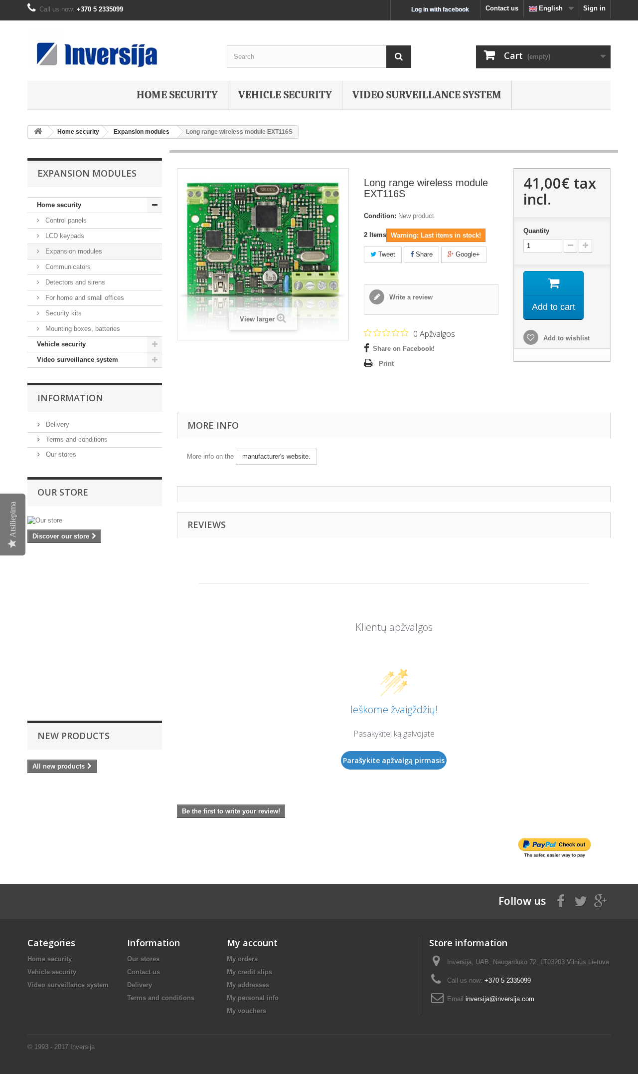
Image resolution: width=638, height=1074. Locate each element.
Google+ (467, 254)
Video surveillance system (426, 94)
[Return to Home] (37, 132)
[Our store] (94, 520)
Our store (62, 492)
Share (423, 254)
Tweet (385, 254)
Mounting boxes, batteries (81, 328)
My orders (242, 959)
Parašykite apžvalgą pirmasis (394, 760)
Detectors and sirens (74, 282)
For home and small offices (83, 297)
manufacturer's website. (276, 456)
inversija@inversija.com (500, 999)
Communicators (67, 266)
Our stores (60, 454)
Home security (177, 94)
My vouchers (246, 1011)
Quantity (536, 231)
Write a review (410, 297)
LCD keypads (63, 236)
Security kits (62, 313)
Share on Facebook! (404, 348)
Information (70, 398)
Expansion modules (72, 251)
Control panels (65, 220)
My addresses (248, 985)
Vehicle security (285, 94)
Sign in (594, 8)
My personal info (253, 998)
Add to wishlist (565, 338)
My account (252, 943)
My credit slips (249, 972)
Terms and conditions (76, 439)
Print (386, 363)
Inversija (82, 1047)
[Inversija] (119, 48)
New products (73, 736)
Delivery (56, 424)
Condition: (380, 216)
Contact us (501, 8)
